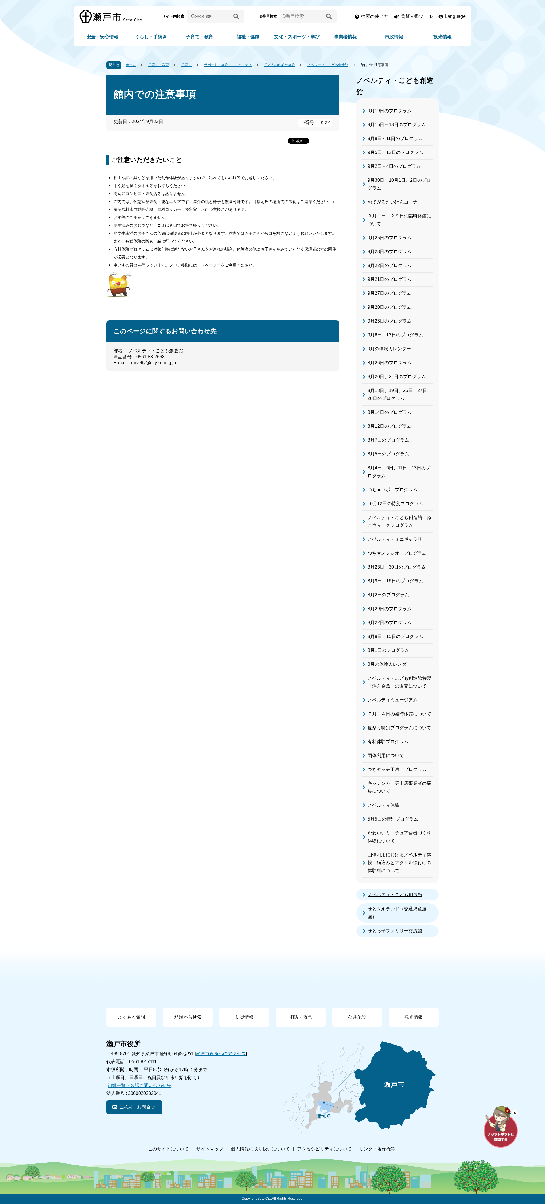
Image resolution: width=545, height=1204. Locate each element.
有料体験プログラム (388, 741)
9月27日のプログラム (390, 293)
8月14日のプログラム (390, 412)
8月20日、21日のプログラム (397, 376)
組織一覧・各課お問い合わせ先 (139, 1085)
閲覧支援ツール (417, 16)
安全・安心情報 (102, 36)
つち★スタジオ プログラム (397, 553)
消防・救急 (300, 1017)
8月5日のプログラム (388, 454)
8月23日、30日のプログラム (397, 567)
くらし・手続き (151, 36)
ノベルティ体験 (383, 805)
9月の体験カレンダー (389, 348)
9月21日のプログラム (390, 279)
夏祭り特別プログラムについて (399, 727)
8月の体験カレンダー (389, 664)
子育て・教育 (199, 36)
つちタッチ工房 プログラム (397, 769)
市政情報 (394, 36)
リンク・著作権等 (377, 1148)
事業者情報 (345, 36)
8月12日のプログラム (390, 426)
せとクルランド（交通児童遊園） (397, 912)
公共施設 (357, 1017)
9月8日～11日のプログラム (395, 138)
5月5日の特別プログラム (393, 819)
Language (455, 16)
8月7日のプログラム (388, 440)
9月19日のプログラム (390, 110)
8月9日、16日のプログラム (395, 580)
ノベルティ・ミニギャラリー (397, 539)
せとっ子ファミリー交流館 (395, 931)
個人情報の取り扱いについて (260, 1148)
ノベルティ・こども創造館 (327, 65)
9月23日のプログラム (390, 251)
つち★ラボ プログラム (393, 489)
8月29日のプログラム (390, 608)
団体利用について (386, 755)
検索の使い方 (374, 16)
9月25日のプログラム (390, 237)
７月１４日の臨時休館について (399, 713)
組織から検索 (188, 1017)
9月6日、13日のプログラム (395, 334)
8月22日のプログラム (390, 622)
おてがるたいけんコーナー (395, 202)
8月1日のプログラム (388, 650)
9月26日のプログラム (390, 321)
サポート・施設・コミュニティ (228, 65)
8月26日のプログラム (390, 362)
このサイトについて (168, 1148)
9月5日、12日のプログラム (395, 152)
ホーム (131, 65)
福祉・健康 (248, 36)
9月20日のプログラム (390, 307)
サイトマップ (209, 1148)
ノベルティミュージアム (393, 700)
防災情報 (244, 1017)
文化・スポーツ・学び (297, 36)
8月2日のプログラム (388, 594)
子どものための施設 (279, 65)
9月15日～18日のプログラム (397, 124)
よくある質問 (131, 1017)
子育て (186, 65)
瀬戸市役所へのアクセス (221, 1053)
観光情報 (442, 36)
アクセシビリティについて (324, 1148)
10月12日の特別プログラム (395, 503)
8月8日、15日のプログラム (395, 636)
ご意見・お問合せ (137, 1107)
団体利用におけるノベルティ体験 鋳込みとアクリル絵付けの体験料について (399, 862)
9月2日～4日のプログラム (394, 166)
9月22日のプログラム (390, 265)
